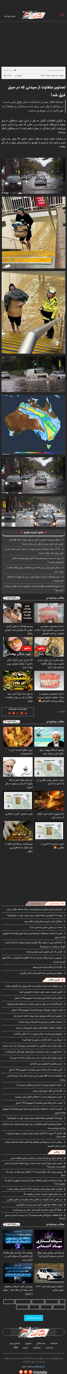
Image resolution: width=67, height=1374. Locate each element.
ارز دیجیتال (34, 1307)
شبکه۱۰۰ (53, 1343)
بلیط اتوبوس (22, 1307)
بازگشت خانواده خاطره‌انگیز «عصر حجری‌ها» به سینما (39, 1028)
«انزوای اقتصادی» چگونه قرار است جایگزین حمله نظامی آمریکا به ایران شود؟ (34, 588)
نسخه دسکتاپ (33, 1318)
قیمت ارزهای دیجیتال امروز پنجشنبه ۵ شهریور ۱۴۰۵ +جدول (36, 1010)
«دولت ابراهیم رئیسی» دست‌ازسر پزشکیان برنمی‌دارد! (39, 1085)
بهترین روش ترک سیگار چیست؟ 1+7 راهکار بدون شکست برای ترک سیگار (36, 1173)
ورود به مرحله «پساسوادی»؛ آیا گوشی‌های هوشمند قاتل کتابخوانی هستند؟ (38, 560)
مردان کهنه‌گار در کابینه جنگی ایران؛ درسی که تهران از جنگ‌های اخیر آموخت (35, 579)
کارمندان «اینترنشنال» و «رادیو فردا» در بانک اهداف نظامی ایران (34, 909)
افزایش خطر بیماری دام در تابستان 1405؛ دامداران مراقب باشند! (34, 1189)
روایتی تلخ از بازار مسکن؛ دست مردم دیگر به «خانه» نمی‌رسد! (36, 1058)
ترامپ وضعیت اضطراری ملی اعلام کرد (46, 1063)
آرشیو (25, 1347)
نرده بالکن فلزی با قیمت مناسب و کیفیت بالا (43, 1194)
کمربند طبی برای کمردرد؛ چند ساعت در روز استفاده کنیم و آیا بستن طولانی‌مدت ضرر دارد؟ (35, 1164)
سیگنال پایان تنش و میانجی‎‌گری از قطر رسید (43, 921)
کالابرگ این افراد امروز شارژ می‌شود (47, 967)
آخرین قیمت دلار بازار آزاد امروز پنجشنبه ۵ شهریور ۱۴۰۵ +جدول (35, 1069)
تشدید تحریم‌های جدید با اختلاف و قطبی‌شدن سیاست (38, 1097)
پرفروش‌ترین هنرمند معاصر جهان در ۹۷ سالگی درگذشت (38, 1034)
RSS (16, 1347)
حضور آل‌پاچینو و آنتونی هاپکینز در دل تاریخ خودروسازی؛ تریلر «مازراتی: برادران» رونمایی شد (33, 1126)
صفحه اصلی (59, 70)
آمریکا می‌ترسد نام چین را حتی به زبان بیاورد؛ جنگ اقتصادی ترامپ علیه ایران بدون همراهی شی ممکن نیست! (36, 542)
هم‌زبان (28, 1343)
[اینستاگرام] (30, 1372)
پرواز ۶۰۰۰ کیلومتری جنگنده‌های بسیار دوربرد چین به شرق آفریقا (34, 915)
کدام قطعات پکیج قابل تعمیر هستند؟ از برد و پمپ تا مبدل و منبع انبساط (35, 1216)
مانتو (62, 1301)
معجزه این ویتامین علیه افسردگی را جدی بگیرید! (41, 973)
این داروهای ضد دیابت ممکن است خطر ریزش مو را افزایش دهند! (34, 986)
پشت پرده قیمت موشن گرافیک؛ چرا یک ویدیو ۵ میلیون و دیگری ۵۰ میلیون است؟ (35, 1182)
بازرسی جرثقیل (51, 1301)
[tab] (56, 903)
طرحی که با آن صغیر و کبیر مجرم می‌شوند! (44, 951)
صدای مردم (15, 1343)
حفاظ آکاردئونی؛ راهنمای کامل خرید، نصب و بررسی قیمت (37, 1210)
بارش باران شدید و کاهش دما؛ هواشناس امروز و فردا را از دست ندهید (32, 1046)
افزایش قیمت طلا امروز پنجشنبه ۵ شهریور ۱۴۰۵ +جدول (38, 998)
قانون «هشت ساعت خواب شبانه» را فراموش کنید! (40, 992)
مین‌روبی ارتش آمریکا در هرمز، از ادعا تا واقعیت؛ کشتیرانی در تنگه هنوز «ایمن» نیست (34, 960)
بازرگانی (57, 1152)
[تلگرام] (21, 1372)
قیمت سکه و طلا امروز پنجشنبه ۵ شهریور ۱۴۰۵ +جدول (39, 1103)
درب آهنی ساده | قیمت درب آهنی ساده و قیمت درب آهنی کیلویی (34, 1199)
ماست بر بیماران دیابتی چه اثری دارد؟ (46, 927)
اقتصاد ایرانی (59, 1307)
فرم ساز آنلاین (38, 1301)
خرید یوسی (9, 1301)
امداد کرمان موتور (23, 1301)
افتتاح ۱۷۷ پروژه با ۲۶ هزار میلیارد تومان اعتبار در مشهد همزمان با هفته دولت (36, 1135)
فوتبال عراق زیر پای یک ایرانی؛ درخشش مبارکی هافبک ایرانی (36, 1158)
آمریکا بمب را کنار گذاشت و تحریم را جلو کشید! (42, 1040)
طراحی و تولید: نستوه (30, 1366)
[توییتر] (26, 1372)
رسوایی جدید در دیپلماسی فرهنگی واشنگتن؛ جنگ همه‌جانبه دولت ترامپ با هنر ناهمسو (35, 1144)
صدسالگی (40, 1343)
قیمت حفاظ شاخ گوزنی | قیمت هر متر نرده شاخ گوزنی (39, 1204)
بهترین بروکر (46, 1307)
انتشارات (36, 1347)
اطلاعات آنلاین (33, 15)
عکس (49, 70)
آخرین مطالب (54, 979)
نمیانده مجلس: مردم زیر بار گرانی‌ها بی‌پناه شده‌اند (40, 1022)
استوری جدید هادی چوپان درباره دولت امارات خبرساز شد (37, 1016)
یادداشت (49, 1347)
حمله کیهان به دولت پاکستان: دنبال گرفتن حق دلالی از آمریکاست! (33, 1052)
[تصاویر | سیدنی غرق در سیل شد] (33, 176)
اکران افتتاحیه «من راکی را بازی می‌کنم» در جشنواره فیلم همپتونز (34, 1004)
